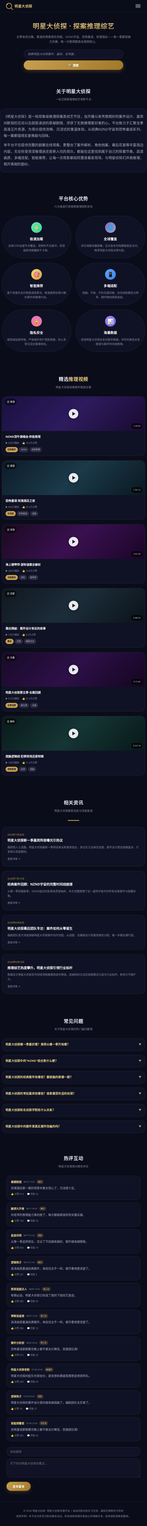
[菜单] (138, 6)
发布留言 (18, 1486)
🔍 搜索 (73, 65)
